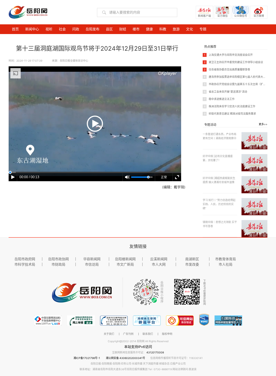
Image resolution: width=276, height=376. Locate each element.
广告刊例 (128, 334)
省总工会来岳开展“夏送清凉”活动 (225, 91)
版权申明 (167, 334)
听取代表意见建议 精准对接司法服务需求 (230, 113)
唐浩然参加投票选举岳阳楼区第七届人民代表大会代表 (237, 76)
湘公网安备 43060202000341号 (125, 358)
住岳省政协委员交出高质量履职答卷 (227, 69)
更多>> (263, 124)
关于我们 (109, 334)
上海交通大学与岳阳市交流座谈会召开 (228, 54)
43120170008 (155, 352)
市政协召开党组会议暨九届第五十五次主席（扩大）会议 (238, 84)
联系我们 (148, 334)
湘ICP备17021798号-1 (87, 358)
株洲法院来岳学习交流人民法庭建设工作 (229, 106)
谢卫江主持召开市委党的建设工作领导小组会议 (233, 62)
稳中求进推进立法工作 (219, 99)
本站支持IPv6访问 (138, 347)
